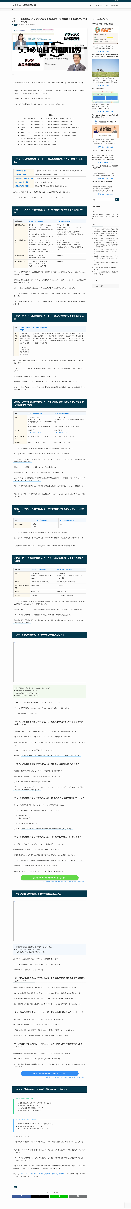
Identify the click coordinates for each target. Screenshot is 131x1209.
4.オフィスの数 (19, 182)
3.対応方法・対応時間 (22, 178)
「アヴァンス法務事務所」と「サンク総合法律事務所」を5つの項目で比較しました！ (48, 118)
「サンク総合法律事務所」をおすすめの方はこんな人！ (38, 141)
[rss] (115, 1)
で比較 (23, 175)
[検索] (118, 1)
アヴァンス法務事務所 (36, 221)
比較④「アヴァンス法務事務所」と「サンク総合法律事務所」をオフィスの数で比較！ (48, 132)
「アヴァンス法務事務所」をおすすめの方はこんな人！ (38, 138)
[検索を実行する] (117, 199)
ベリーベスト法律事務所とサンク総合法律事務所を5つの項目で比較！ (43, 1174)
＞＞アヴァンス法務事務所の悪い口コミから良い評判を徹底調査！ (64, 881)
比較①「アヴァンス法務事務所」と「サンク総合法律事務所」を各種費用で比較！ (47, 121)
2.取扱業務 (18, 175)
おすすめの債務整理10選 (24, 5)
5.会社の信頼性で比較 (22, 186)
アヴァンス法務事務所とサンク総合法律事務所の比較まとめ (40, 144)
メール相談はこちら (34, 432)
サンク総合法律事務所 (64, 221)
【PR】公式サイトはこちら (105, 51)
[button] (21, 1196)
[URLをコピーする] (78, 1196)
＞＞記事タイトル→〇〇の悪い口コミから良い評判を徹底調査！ (65, 1077)
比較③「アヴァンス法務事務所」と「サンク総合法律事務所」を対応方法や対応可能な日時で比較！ (106, 245)
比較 (15, 24)
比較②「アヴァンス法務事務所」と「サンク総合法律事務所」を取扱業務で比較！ (47, 124)
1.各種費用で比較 (20, 171)
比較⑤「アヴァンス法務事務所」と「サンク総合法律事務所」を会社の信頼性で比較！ (48, 135)
